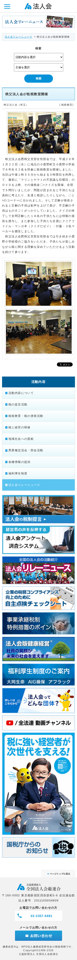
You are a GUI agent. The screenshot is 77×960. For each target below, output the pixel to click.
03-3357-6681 (42, 916)
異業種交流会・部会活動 (25, 450)
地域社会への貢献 (21, 438)
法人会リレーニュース (18, 36)
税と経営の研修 (19, 427)
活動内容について (21, 393)
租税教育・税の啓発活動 (25, 415)
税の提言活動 (17, 404)
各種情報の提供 (19, 462)
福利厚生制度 (17, 473)
